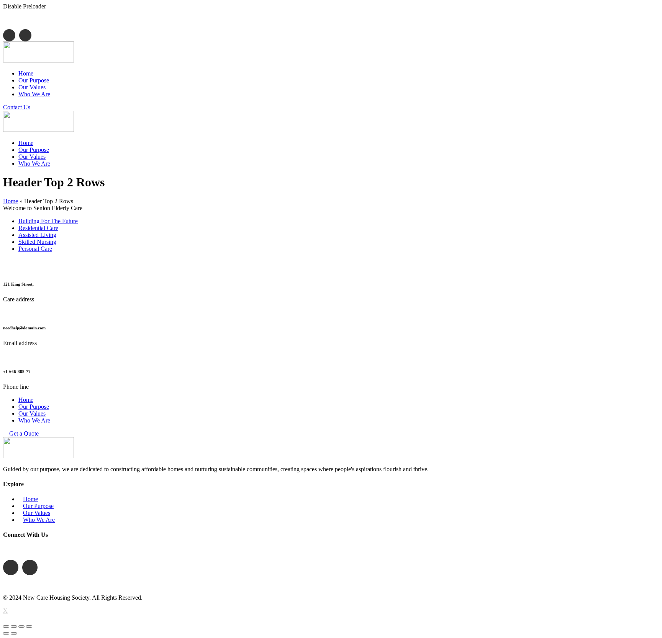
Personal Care (35, 248)
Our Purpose (38, 506)
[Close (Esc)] (6, 626)
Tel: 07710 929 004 (44, 550)
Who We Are (39, 519)
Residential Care (38, 228)
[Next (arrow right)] (14, 633)
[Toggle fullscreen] (21, 626)
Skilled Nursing (37, 241)
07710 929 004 (46, 19)
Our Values (36, 513)
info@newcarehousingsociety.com (132, 19)
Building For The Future (48, 221)
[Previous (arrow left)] (6, 633)
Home (10, 201)
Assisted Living (37, 235)
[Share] (14, 626)
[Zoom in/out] (29, 626)
